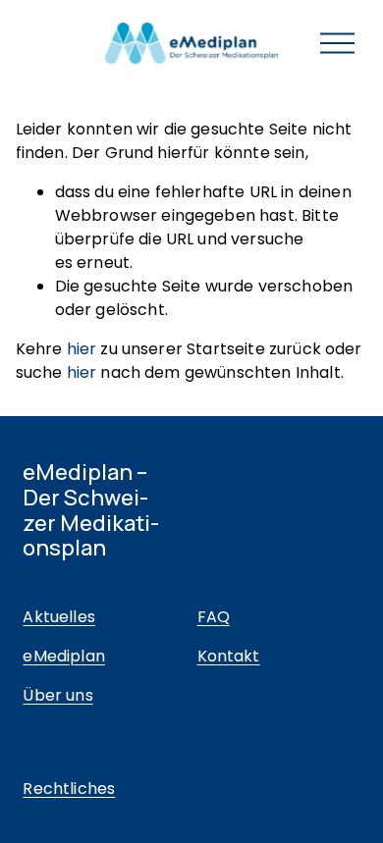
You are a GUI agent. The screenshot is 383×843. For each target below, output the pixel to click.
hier (82, 349)
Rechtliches (69, 788)
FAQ (213, 617)
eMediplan (63, 656)
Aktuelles (58, 617)
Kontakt (228, 656)
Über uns (57, 695)
